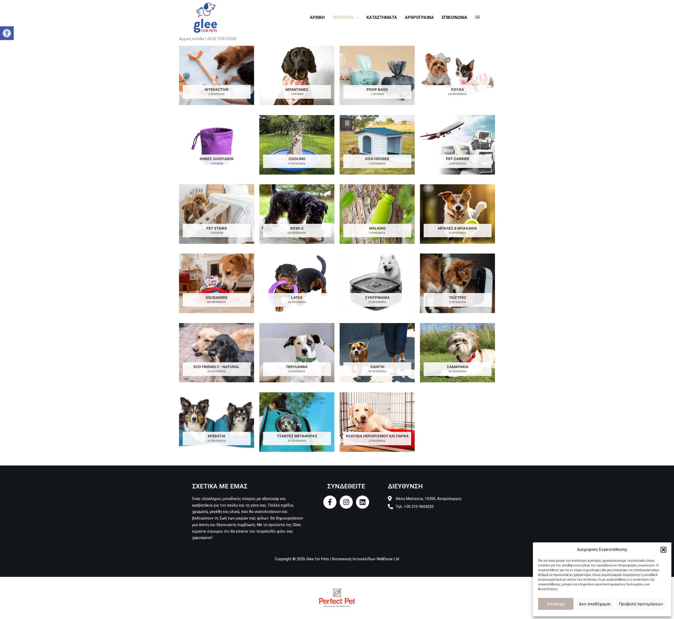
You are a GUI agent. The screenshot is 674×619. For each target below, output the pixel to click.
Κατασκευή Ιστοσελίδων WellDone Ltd (365, 559)
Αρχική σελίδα (191, 39)
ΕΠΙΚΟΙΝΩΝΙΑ (454, 17)
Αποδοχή (555, 603)
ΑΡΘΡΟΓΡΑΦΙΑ (419, 17)
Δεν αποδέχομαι (595, 603)
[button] (7, 33)
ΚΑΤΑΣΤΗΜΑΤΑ (381, 17)
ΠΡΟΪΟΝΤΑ (343, 17)
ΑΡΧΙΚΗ (317, 17)
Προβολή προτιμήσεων (641, 603)
